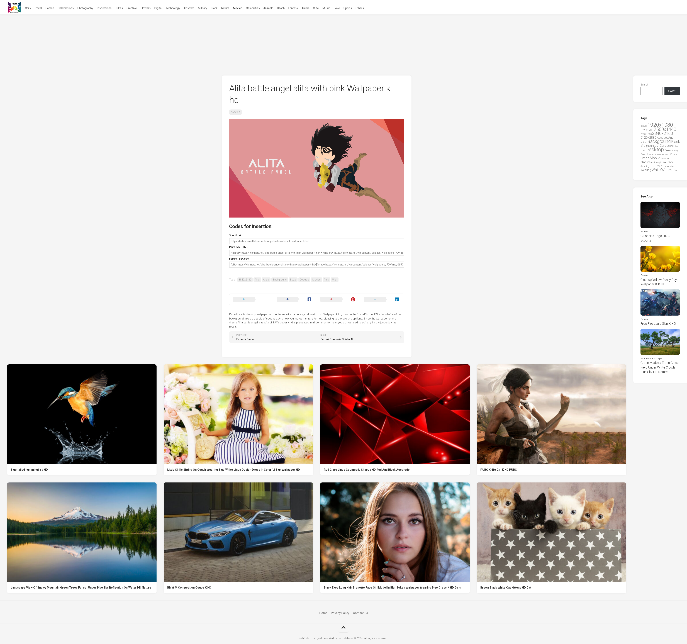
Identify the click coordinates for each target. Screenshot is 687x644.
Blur (650, 145)
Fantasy (293, 8)
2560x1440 (665, 129)
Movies (237, 8)
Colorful (670, 146)
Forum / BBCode (239, 258)
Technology (173, 8)
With (334, 279)
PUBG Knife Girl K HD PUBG (498, 469)
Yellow (673, 170)
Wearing (645, 170)
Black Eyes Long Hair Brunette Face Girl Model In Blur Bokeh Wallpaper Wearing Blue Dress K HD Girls (392, 587)
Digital (158, 8)
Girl (670, 154)
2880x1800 (646, 134)
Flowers (145, 8)
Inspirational (104, 8)
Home (323, 613)
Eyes (642, 154)
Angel (266, 279)
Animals (268, 8)
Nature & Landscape (651, 358)
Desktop (304, 279)
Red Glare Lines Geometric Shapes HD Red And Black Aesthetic (367, 469)
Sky (670, 162)
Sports (348, 8)
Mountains (666, 158)
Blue (644, 145)
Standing (644, 166)
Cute (316, 8)
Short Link (235, 235)
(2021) (643, 126)
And (670, 137)
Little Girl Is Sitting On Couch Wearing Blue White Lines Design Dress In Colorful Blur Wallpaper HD (233, 469)
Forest (658, 154)
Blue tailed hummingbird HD (29, 469)
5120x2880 (648, 137)
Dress (668, 150)
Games (49, 8)
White (656, 170)
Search (644, 84)
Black (214, 8)
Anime (306, 8)
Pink (326, 279)
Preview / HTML (238, 247)
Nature (225, 8)
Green (644, 158)
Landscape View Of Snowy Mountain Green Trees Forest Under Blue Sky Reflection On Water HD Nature (81, 587)
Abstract (189, 8)
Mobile (655, 158)
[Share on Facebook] (295, 299)
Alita (257, 279)
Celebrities (253, 8)
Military (202, 8)
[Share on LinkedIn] (382, 299)
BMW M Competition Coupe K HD (189, 587)
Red (664, 162)
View (672, 166)
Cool (676, 146)
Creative (131, 8)
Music (326, 8)
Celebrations (66, 8)
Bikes (119, 8)
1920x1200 (646, 130)
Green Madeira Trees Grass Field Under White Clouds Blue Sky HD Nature (659, 367)
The (652, 166)
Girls (675, 154)
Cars (28, 8)
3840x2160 (245, 279)
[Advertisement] (343, 41)
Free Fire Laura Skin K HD (658, 323)
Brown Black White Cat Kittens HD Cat (505, 587)
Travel (38, 8)
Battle (293, 279)
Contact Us (360, 613)
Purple (659, 162)
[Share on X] (251, 299)
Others (359, 8)
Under (666, 166)
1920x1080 (660, 125)
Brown (656, 146)
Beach (281, 8)
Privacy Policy (340, 613)
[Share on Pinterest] (338, 299)
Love (337, 8)
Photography (85, 8)
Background (280, 279)
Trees (658, 166)
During (675, 150)
